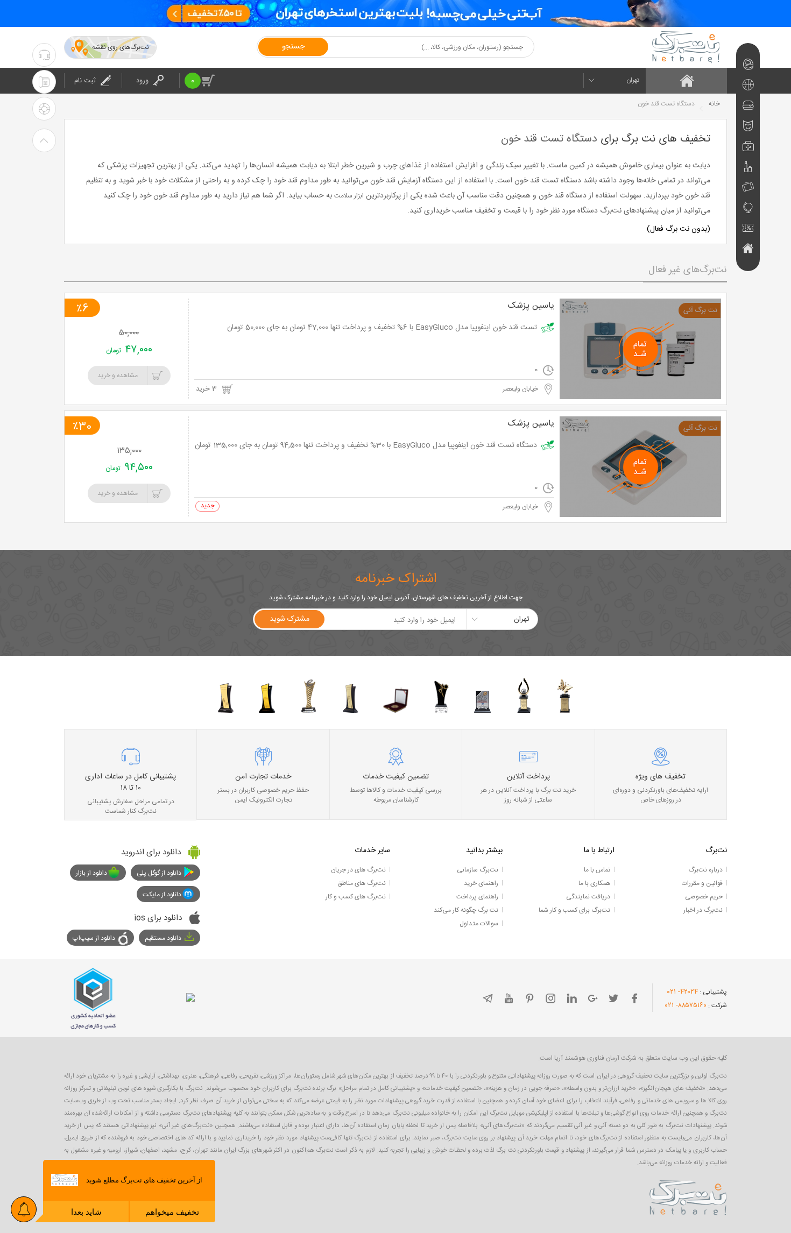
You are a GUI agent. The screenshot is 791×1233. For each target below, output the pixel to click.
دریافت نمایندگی (588, 896)
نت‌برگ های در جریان (358, 869)
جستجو (293, 46)
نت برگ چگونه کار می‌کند (466, 910)
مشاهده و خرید (117, 375)
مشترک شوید (289, 619)
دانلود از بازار (91, 873)
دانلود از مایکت (162, 894)
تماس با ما (597, 869)
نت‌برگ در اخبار (703, 910)
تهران (632, 80)
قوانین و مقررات (702, 883)
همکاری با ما (594, 883)
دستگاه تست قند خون (549, 139)
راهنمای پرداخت (477, 896)
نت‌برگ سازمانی (477, 869)
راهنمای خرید (481, 883)
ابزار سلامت (349, 195)
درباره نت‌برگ (705, 869)
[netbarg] (688, 1196)
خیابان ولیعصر (521, 389)
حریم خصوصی (704, 896)
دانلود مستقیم (163, 938)
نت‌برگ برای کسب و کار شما (574, 910)
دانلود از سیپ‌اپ (94, 938)
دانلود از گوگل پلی (159, 873)
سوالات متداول (479, 923)
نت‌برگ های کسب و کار (356, 896)
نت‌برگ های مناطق (361, 883)
